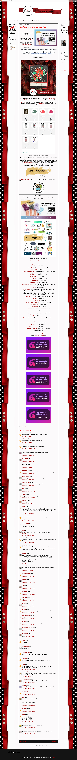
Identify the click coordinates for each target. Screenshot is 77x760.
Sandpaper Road (25, 671)
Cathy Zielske (31, 267)
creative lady (25, 691)
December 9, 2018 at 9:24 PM (28, 644)
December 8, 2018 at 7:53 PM (28, 528)
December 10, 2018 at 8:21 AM (28, 662)
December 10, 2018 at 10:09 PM (28, 694)
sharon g (24, 494)
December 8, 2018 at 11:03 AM (28, 497)
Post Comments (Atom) (41, 745)
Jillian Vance (63, 62)
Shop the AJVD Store (25, 20)
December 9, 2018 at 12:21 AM (28, 551)
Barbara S (24, 621)
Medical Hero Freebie (35, 20)
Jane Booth (24, 545)
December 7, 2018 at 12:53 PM (28, 442)
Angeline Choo (25, 646)
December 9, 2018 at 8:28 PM (28, 630)
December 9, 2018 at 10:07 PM (28, 656)
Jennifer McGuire (34, 282)
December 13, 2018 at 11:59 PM (28, 733)
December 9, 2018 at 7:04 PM (28, 612)
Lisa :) (23, 664)
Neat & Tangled (34, 304)
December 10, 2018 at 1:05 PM (28, 688)
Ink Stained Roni (26, 476)
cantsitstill (24, 597)
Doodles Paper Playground (28, 271)
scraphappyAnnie (26, 652)
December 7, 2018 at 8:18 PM (28, 479)
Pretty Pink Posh (32, 313)
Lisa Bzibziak (64, 67)
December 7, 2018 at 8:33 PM (28, 485)
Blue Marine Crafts (26, 573)
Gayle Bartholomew (26, 615)
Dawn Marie (25, 591)
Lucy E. (23, 714)
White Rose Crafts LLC (32, 328)
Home (11, 20)
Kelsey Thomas (25, 432)
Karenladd (24, 565)
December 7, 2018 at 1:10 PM (28, 455)
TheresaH (24, 579)
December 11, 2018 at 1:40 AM (28, 705)
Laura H (24, 640)
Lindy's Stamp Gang (35, 300)
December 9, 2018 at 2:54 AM (28, 570)
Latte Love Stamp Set (42, 262)
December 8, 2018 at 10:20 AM (28, 491)
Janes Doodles (34, 280)
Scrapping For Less (34, 320)
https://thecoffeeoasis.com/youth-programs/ (42, 53)
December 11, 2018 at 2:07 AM (28, 711)
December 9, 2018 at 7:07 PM (28, 624)
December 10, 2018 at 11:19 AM (28, 676)
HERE (30, 39)
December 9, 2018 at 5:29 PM (28, 600)
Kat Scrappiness (26, 289)
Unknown (24, 438)
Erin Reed (24, 730)
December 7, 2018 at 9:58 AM (28, 436)
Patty (23, 585)
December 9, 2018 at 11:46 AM (28, 582)
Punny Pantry (47, 264)
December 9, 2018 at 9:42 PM (28, 650)
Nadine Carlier (25, 633)
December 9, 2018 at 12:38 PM (28, 594)
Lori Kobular (25, 458)
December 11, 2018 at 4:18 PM (28, 721)
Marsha (23, 506)
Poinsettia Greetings (42, 101)
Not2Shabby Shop (31, 308)
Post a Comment (24, 736)
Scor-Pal (25, 317)
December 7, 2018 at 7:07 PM (28, 467)
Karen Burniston (27, 296)
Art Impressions (33, 262)
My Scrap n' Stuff (30, 636)
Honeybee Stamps (34, 278)
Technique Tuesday (34, 322)
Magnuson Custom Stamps (31, 302)
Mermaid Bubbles (41, 103)
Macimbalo (24, 500)
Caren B (24, 603)
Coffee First (42, 308)
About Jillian (16, 20)
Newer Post (22, 741)
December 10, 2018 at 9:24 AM (28, 669)
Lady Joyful (24, 685)
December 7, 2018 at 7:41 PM (28, 473)
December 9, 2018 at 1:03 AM (28, 563)
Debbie (23, 488)
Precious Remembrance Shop (32, 312)
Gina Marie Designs (34, 276)
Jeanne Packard (25, 470)
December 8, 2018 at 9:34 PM (28, 542)
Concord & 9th (34, 269)
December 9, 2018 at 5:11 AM (28, 576)
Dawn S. (24, 724)
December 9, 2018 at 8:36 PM (28, 638)
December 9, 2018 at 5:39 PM (28, 606)
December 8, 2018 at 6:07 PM (28, 520)
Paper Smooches (34, 310)
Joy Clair (34, 287)
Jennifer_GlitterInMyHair (27, 627)
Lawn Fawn (35, 298)
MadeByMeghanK (26, 482)
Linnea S (24, 609)
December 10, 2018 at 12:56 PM (28, 682)
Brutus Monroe (34, 265)
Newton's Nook (34, 306)
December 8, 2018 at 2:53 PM (28, 503)
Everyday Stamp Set (47, 312)
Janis (23, 697)
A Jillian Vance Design (26, 44)
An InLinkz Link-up (38, 333)
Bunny (23, 530)
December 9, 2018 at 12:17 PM (28, 588)
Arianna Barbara (25, 451)
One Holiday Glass (31, 264)
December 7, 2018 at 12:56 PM (28, 448)
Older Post (55, 741)
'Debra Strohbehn (26, 516)
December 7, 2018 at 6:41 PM (28, 461)
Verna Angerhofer (26, 679)
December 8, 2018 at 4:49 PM (28, 513)
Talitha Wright (25, 523)
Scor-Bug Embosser (43, 319)
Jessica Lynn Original (27, 284)
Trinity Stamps (34, 324)
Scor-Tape (33, 319)
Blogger (53, 757)
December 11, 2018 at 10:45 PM (28, 727)
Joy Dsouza (24, 708)
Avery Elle (24, 264)
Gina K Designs (33, 274)
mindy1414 (24, 553)
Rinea (34, 315)
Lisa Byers (24, 658)
